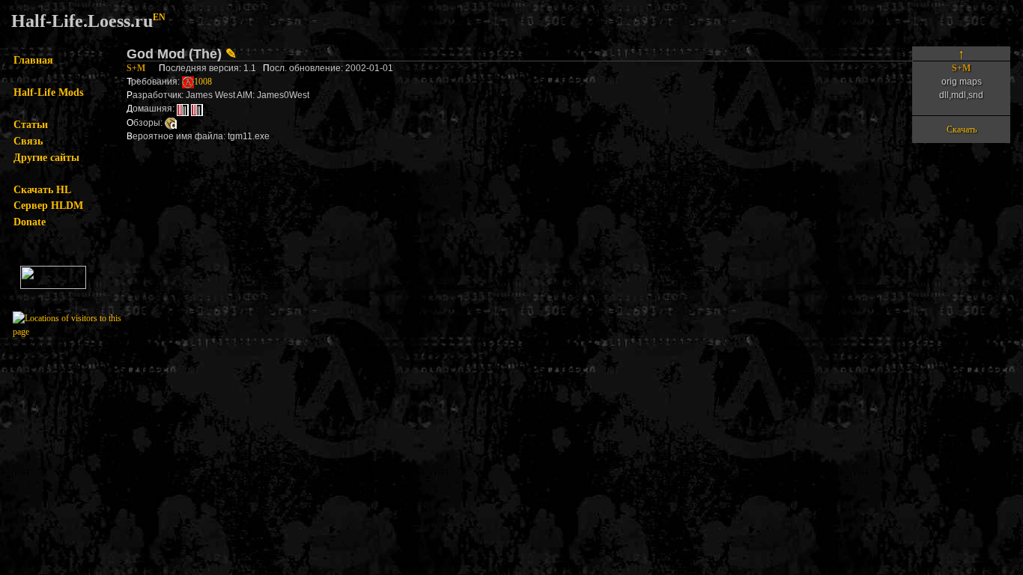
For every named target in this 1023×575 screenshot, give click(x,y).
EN (159, 17)
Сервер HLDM (48, 205)
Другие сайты (46, 157)
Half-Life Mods (48, 92)
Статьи (30, 124)
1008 (203, 81)
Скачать (962, 129)
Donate (29, 222)
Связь (28, 141)
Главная (33, 60)
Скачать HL (42, 189)
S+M (136, 68)
